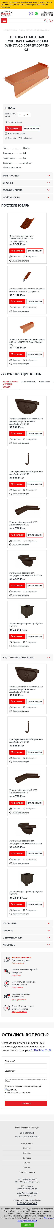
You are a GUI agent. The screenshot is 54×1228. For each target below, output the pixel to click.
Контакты (27, 1153)
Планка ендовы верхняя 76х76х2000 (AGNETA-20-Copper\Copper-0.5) (21, 238)
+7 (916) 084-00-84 (40, 1050)
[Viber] (31, 14)
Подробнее (16, 975)
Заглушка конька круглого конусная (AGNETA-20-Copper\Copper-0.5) (27, 290)
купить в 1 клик (31, 128)
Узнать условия (18, 963)
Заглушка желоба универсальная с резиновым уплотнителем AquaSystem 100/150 (26, 421)
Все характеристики (12, 168)
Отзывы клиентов (27, 1172)
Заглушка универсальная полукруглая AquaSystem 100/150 (25, 574)
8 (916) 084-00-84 (47, 15)
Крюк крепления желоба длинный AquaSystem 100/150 (26, 472)
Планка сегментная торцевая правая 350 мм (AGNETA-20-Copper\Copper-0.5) (27, 342)
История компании (19, 1012)
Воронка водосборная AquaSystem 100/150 (26, 624)
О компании (27, 1143)
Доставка (27, 1158)
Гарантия (27, 1167)
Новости (27, 1148)
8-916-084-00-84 (27, 1203)
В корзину (15, 128)
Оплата (27, 1162)
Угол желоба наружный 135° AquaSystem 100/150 (23, 523)
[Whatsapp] (36, 14)
